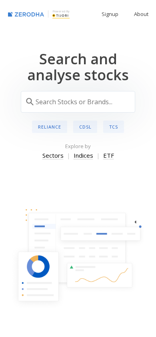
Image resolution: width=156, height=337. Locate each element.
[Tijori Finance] (60, 15)
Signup (110, 14)
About (141, 14)
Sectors (53, 155)
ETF (108, 155)
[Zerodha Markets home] (26, 14)
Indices (83, 155)
